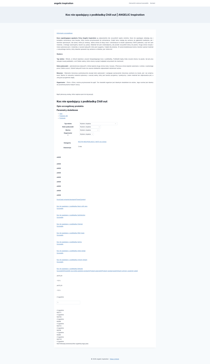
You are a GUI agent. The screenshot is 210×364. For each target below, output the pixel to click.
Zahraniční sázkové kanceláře (138, 3)
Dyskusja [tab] (62, 118)
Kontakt (152, 3)
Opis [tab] (60, 113)
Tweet (78, 199)
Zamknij (82, 199)
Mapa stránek (114, 359)
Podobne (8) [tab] (63, 116)
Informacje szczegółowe (65, 33)
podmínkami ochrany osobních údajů (126, 271)
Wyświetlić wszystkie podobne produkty (76, 271)
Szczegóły (60, 208)
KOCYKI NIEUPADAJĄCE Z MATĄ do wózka (92, 142)
